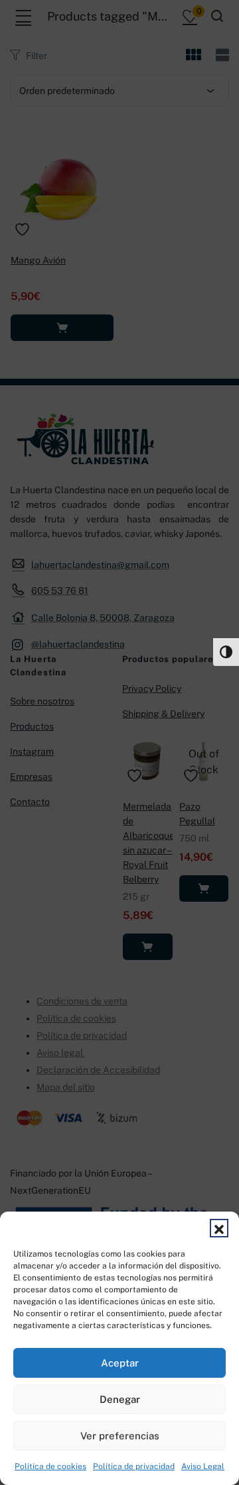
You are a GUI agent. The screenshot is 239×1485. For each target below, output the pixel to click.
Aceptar (120, 1362)
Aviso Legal (202, 1466)
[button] (219, 1228)
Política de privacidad (134, 1466)
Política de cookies (50, 1466)
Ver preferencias (119, 1435)
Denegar (120, 1399)
